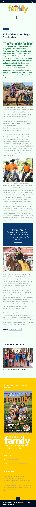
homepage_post (15, 329)
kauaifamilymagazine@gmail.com (19, 463)
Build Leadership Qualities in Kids (14, 369)
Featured (6, 29)
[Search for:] (9, 2)
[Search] (32, 2)
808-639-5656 (14, 460)
